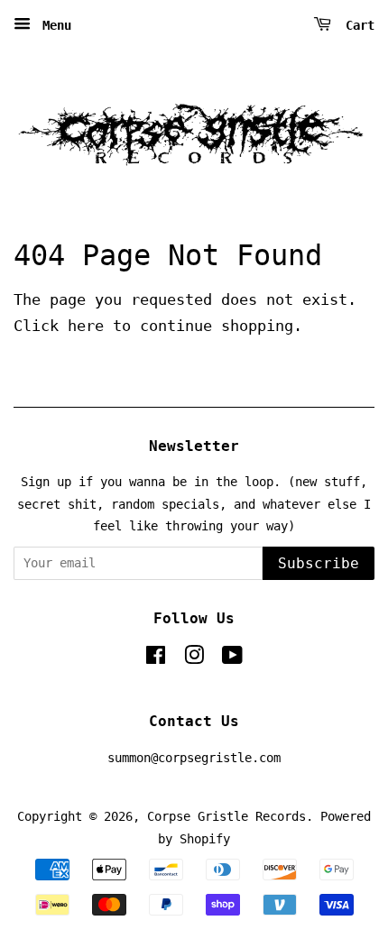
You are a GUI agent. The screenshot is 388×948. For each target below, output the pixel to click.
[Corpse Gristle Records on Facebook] (155, 658)
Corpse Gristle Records (226, 816)
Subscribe (318, 563)
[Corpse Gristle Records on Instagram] (194, 658)
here (86, 326)
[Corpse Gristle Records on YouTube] (232, 658)
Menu (53, 25)
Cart (356, 25)
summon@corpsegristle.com (194, 757)
